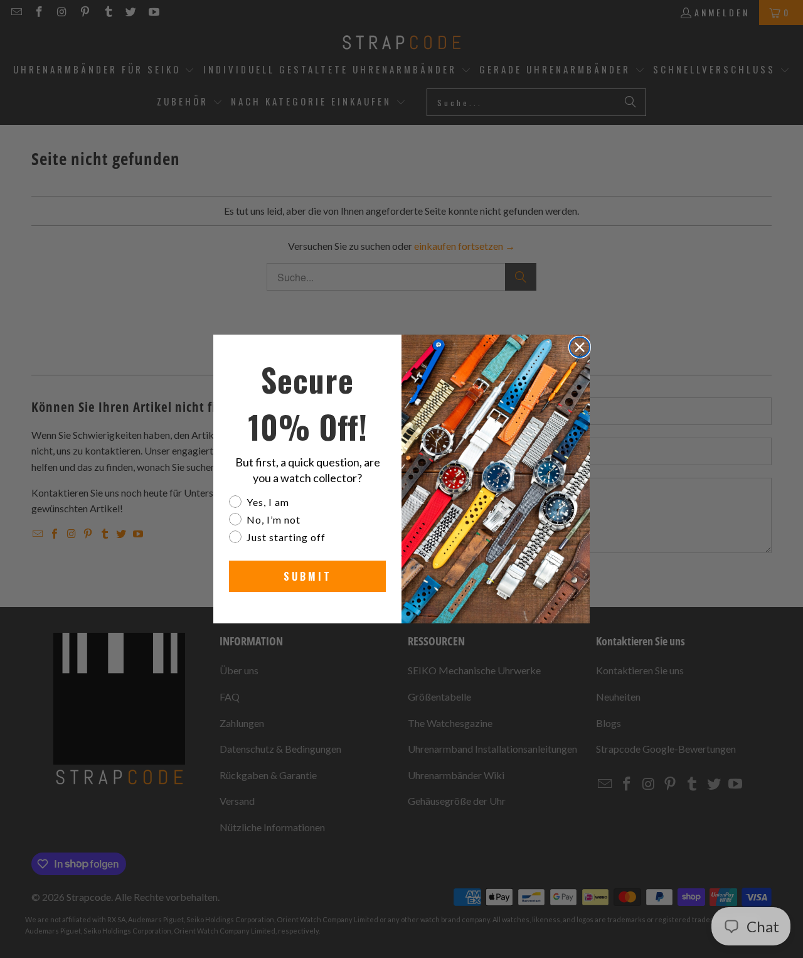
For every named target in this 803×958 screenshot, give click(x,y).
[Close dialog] (580, 347)
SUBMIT (308, 576)
